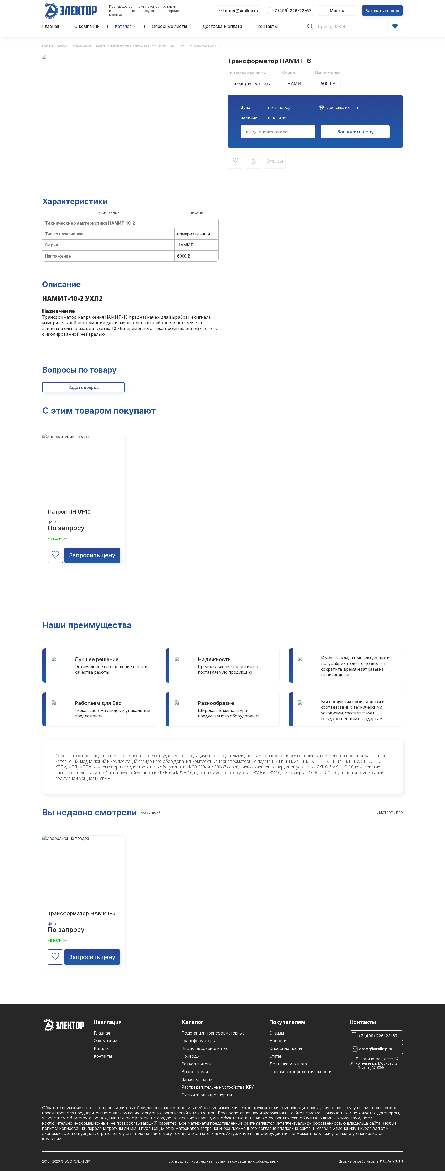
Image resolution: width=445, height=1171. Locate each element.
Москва (337, 10)
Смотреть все (389, 812)
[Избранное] (395, 26)
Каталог (62, 45)
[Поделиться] (253, 161)
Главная (47, 45)
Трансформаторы (81, 45)
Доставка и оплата (344, 107)
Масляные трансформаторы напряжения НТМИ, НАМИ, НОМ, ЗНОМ (140, 45)
